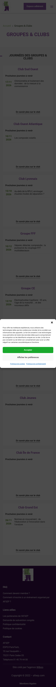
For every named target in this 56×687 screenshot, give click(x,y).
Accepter (28, 350)
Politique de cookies (17, 364)
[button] (52, 322)
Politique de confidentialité (36, 364)
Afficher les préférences (28, 357)
